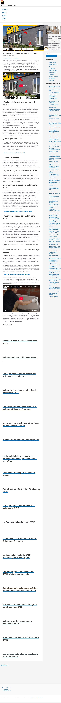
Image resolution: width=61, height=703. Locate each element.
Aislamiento (4, 9)
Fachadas (4, 12)
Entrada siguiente (4, 665)
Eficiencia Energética (53, 70)
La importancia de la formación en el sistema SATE (54, 188)
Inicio (3, 8)
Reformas (4, 15)
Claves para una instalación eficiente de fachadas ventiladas (54, 225)
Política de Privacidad (6, 687)
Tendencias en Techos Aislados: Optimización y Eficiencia (54, 163)
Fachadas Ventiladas (53, 72)
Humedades (4, 14)
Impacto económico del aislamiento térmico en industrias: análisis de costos (55, 257)
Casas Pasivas (5, 11)
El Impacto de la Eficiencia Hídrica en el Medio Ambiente (54, 252)
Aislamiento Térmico (53, 64)
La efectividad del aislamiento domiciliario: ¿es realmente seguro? (55, 265)
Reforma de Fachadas (53, 76)
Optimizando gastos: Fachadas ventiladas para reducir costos (54, 131)
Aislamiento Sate (6, 58)
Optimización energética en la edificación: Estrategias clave (54, 110)
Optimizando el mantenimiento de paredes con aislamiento (54, 211)
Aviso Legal (5, 689)
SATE (3, 16)
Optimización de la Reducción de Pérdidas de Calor (54, 193)
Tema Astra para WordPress (37, 697)
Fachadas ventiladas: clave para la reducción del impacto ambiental (55, 123)
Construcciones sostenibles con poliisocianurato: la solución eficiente (54, 293)
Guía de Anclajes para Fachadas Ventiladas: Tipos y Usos (55, 115)
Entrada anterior (4, 664)
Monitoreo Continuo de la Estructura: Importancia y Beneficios (54, 206)
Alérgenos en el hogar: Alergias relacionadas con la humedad (54, 171)
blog (49, 66)
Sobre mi (4, 18)
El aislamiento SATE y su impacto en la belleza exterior (54, 284)
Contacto (4, 19)
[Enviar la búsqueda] (48, 56)
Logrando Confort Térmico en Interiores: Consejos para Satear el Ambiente (55, 279)
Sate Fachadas (52, 78)
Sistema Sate (51, 80)
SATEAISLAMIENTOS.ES (8, 6)
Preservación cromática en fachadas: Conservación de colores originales (54, 288)
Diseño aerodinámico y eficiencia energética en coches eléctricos (54, 106)
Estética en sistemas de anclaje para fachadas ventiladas (54, 201)
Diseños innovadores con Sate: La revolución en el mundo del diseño (54, 176)
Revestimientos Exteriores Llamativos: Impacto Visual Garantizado (54, 247)
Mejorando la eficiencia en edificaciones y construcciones (54, 184)
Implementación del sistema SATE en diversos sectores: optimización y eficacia (54, 243)
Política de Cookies (7, 690)
